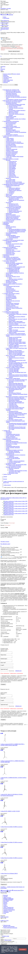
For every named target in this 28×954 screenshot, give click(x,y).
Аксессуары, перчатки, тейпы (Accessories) (16, 386)
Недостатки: (3, 654)
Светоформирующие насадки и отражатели (13, 184)
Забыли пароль (7, 940)
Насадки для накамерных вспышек (14, 196)
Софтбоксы (8, 186)
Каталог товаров (7, 73)
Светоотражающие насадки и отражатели (15, 454)
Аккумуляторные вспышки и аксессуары (15, 104)
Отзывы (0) (3, 519)
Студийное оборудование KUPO (10, 311)
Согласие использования (9, 909)
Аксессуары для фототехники (10, 260)
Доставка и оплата (7, 77)
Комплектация (4, 558)
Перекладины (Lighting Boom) (13, 378)
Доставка (5, 896)
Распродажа (6, 76)
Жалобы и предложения (8, 926)
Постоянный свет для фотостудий (11, 89)
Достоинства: (4, 650)
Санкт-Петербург (6, 39)
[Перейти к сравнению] (2, 733)
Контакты (5, 82)
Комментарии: (4, 658)
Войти (4, 17)
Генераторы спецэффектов (9, 247)
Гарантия (5, 906)
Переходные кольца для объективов (14, 263)
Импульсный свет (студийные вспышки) (12, 100)
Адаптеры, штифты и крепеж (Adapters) (15, 367)
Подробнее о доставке (6, 8)
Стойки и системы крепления (13, 458)
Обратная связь (6, 925)
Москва (4, 40)
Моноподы (8, 178)
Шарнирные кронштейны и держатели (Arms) (16, 396)
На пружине (9, 228)
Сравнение (10, 14)
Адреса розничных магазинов (10, 927)
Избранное (4, 14)
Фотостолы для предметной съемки (14, 243)
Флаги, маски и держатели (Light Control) (15, 355)
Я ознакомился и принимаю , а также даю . (12, 47)
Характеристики (23, 556)
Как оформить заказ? (5, 543)
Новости (5, 903)
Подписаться (3, 884)
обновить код (18, 670)
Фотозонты (8, 202)
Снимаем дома (6, 430)
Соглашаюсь (22, 949)
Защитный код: (4, 669)
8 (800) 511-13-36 (4, 25)
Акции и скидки (7, 474)
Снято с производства (8, 907)
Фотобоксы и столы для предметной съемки (13, 240)
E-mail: (2, 665)
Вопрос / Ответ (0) (17, 558)
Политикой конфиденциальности (9, 949)
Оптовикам (6, 78)
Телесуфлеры (6, 255)
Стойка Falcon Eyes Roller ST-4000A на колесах (11, 826)
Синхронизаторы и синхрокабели (11, 121)
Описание (16, 556)
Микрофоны (6, 223)
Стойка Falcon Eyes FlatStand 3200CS (9, 873)
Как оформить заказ (7, 900)
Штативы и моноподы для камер (10, 158)
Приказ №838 (6, 81)
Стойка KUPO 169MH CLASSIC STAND (10, 811)
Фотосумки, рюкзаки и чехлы (13, 276)
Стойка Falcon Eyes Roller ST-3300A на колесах (11, 842)
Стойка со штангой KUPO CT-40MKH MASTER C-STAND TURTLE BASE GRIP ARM (13, 744)
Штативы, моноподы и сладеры (13, 467)
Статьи (5, 904)
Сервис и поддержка (8, 80)
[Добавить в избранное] (1, 733)
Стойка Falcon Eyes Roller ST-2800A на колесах (11, 857)
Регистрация (6, 18)
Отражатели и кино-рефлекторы (13, 207)
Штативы (8, 160)
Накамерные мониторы (8, 254)
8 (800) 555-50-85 (4, 22)
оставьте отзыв (5, 936)
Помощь (5, 902)
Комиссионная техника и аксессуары (11, 439)
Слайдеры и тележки (8, 222)
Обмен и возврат (7, 897)
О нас (4, 913)
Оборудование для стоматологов (10, 257)
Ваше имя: (3, 662)
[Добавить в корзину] (2, 748)
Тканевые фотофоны (11, 235)
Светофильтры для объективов (13, 268)
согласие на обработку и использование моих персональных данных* (12, 48)
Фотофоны (5, 224)
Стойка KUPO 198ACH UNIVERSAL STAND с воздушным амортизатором (12, 795)
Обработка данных (7, 911)
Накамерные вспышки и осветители (11, 127)
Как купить (6, 901)
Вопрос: (3, 693)
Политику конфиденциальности (10, 46)
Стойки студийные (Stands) (12, 312)
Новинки (5, 75)
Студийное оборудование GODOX (11, 293)
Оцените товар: (5, 649)
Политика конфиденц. (8, 908)
